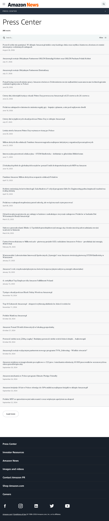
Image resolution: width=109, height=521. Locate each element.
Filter (101, 38)
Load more (10, 414)
